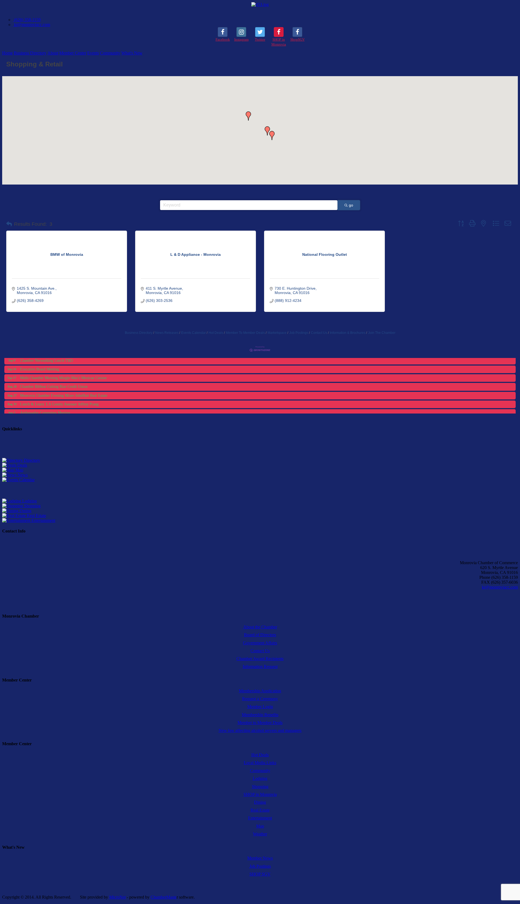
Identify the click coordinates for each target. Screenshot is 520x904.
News (22, 475)
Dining (24, 510)
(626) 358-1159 (27, 19)
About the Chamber (260, 627)
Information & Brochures (347, 333)
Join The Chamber (381, 333)
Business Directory (30, 53)
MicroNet (117, 897)
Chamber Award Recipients (260, 658)
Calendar (26, 479)
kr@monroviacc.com (31, 24)
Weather (260, 834)
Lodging (29, 501)
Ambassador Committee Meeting (45, 406)
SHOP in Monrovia (260, 794)
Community (110, 53)
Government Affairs (260, 643)
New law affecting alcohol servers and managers (260, 730)
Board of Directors (260, 634)
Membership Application (260, 691)
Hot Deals (216, 333)
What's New (131, 53)
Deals (21, 465)
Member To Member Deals (245, 333)
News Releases (166, 333)
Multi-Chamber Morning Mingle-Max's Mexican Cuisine (63, 371)
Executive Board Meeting (39, 363)
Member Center (72, 53)
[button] (248, 116)
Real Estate (36, 515)
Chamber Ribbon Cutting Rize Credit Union (53, 380)
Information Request (260, 666)
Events (93, 53)
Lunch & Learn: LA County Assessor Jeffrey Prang (59, 398)
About (52, 53)
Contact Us (319, 333)
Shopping (32, 505)
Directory (31, 460)
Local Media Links (260, 762)
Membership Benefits (260, 714)
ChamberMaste (164, 897)
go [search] (351, 205)
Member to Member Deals (260, 722)
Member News (260, 858)
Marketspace (277, 333)
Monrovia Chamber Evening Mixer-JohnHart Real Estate (63, 389)
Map (18, 470)
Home (7, 53)
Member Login (260, 706)
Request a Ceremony (260, 698)
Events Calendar (193, 333)
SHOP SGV (260, 874)
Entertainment (42, 520)
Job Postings (298, 333)
